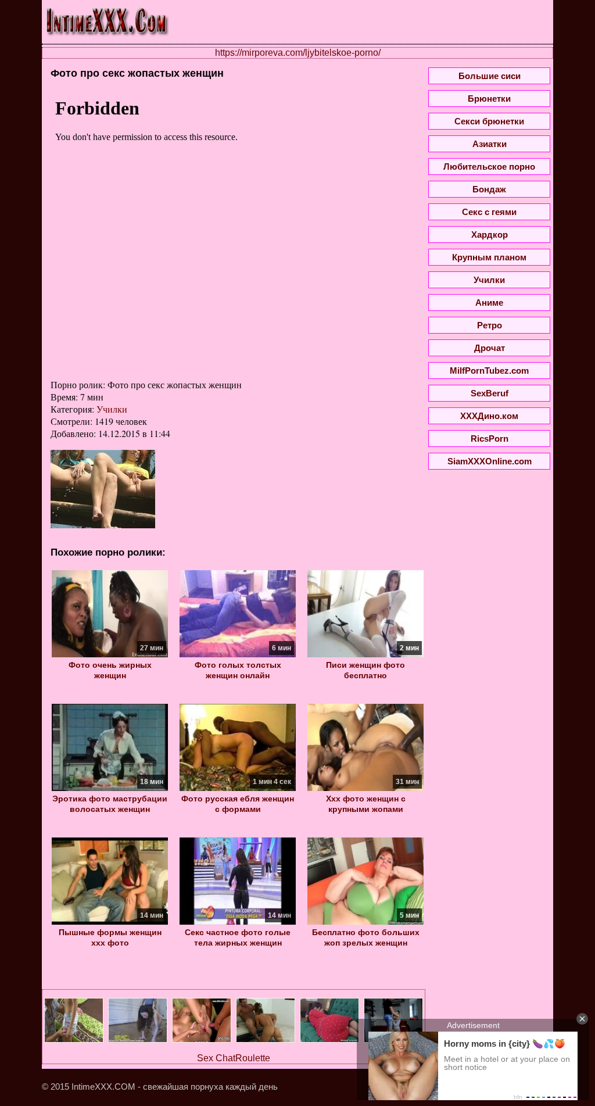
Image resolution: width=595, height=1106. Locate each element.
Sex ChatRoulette (233, 1058)
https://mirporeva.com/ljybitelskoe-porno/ (298, 53)
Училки (111, 409)
